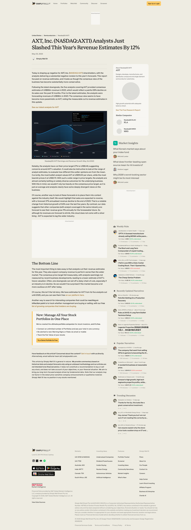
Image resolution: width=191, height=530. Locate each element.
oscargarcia (121, 347)
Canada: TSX (79, 473)
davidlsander (122, 231)
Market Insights (123, 473)
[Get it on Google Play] (53, 468)
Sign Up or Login (153, 4)
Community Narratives (126, 469)
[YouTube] (41, 460)
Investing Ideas (123, 465)
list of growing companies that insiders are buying (54, 306)
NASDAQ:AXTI (76, 73)
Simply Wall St (42, 59)
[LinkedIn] (33, 461)
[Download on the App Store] (38, 468)
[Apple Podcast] (48, 461)
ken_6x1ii (120, 425)
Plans (141, 457)
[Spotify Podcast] (44, 461)
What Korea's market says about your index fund (129, 151)
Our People (143, 465)
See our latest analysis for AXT (45, 107)
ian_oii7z (120, 412)
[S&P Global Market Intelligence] (39, 485)
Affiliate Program (145, 487)
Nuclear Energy (101, 469)
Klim (119, 295)
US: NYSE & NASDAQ (82, 457)
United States (36, 35)
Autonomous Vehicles (104, 473)
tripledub (121, 275)
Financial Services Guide (83, 525)
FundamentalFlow (123, 245)
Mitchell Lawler (123, 156)
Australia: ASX (80, 465)
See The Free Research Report (128, 110)
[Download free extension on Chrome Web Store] (43, 474)
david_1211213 (122, 310)
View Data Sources (38, 502)
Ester (119, 324)
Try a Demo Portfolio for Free (48, 340)
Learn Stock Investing (147, 483)
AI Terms (128, 525)
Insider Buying (101, 465)
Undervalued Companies (105, 457)
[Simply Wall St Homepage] (41, 3)
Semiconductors (49, 35)
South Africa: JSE (81, 477)
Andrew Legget (123, 169)
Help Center (143, 479)
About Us (142, 461)
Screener (121, 461)
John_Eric (121, 260)
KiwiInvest (121, 377)
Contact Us (143, 469)
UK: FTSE (78, 461)
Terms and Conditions (102, 525)
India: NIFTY (79, 469)
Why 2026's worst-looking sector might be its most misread (129, 176)
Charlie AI (142, 496)
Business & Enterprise (147, 491)
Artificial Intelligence (103, 477)
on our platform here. (75, 295)
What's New (122, 477)
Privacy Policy (117, 525)
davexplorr (121, 400)
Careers (142, 473)
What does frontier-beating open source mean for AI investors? (129, 163)
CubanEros (121, 362)
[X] (37, 461)
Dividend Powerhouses (104, 461)
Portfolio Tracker (124, 457)
